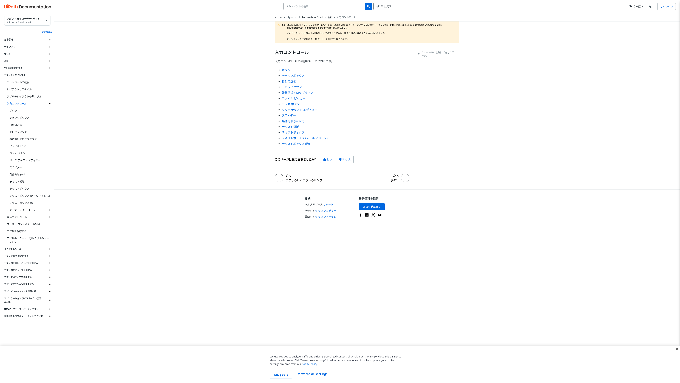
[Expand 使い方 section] (49, 53)
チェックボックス (19, 118)
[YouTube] (379, 215)
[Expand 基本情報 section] (49, 39)
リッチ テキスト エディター (25, 160)
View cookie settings (312, 374)
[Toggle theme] (650, 6)
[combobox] (325, 6)
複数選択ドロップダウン (23, 139)
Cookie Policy (309, 364)
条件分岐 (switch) (19, 174)
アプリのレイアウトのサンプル (24, 96)
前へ (288, 176)
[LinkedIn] (367, 215)
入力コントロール (17, 103)
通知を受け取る (371, 207)
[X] (373, 215)
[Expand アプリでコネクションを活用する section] (49, 291)
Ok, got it (281, 375)
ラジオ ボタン (17, 153)
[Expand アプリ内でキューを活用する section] (49, 270)
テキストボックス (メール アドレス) (30, 196)
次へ (396, 176)
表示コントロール (17, 217)
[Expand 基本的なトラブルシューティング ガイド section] (49, 316)
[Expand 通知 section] (49, 61)
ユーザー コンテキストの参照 (23, 224)
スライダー (16, 167)
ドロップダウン (18, 132)
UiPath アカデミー (325, 210)
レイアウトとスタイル (19, 89)
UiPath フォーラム (325, 216)
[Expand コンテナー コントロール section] (49, 210)
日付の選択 (16, 125)
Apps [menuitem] (291, 17)
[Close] (677, 349)
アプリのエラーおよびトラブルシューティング (28, 240)
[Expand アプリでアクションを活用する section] (49, 284)
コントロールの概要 (18, 82)
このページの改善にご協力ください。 (438, 54)
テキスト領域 (17, 181)
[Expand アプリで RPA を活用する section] (49, 256)
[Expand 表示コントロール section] (49, 217)
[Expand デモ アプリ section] (49, 46)
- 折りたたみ (46, 32)
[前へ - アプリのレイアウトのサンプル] (279, 178)
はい (327, 159)
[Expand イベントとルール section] (49, 249)
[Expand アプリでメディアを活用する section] (49, 277)
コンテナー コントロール (21, 210)
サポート (328, 204)
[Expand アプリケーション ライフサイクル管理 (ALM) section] (49, 300)
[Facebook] (360, 215)
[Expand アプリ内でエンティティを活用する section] (49, 263)
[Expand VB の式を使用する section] (49, 68)
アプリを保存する (17, 231)
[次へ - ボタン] (405, 178)
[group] (314, 159)
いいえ (345, 159)
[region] (340, 364)
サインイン (666, 6)
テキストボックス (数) (22, 203)
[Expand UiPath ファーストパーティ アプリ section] (49, 309)
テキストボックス (19, 188)
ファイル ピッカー (20, 146)
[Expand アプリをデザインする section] (49, 75)
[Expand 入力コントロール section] (49, 103)
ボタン (13, 110)
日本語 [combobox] (635, 6)
